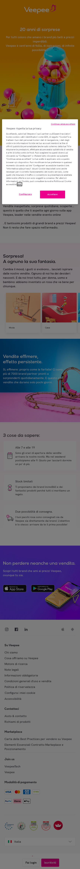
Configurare (25, 194)
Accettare (52, 194)
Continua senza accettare (63, 124)
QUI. (19, 184)
